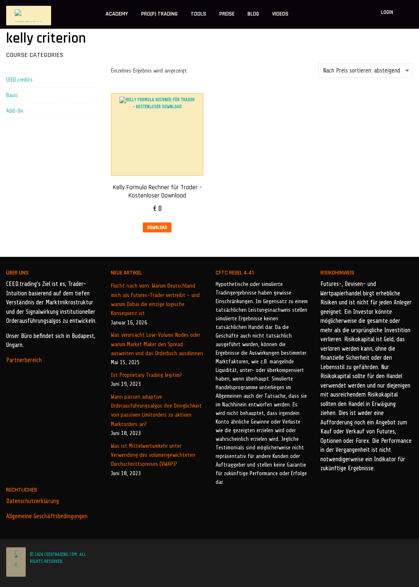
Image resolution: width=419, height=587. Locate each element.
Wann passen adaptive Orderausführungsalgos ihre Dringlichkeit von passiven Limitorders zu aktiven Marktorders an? (156, 410)
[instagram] (399, 555)
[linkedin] (388, 555)
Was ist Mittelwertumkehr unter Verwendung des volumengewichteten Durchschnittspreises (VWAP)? (153, 455)
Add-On (14, 111)
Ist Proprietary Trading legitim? (146, 375)
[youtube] (410, 555)
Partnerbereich (24, 360)
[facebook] (365, 555)
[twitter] (377, 555)
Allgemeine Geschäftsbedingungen (47, 516)
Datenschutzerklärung (32, 501)
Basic (12, 95)
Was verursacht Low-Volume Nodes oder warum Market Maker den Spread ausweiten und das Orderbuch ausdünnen (157, 344)
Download (157, 227)
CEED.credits (19, 80)
